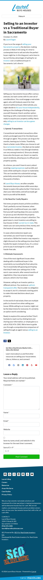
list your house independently (27, 107)
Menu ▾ (22, 16)
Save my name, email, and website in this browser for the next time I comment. (19, 441)
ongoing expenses (18, 168)
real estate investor (14, 147)
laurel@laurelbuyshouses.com (12, 528)
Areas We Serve (7, 488)
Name (6, 412)
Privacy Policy (7, 494)
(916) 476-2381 (7, 526)
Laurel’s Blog (6, 479)
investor (6, 60)
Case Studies (6, 491)
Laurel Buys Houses (13, 183)
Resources (5, 485)
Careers (4, 482)
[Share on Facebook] (5, 341)
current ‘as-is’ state (26, 223)
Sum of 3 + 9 (8, 447)
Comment (7, 385)
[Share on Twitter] (9, 341)
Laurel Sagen (11, 39)
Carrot (33, 571)
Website (6, 429)
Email (6, 421)
